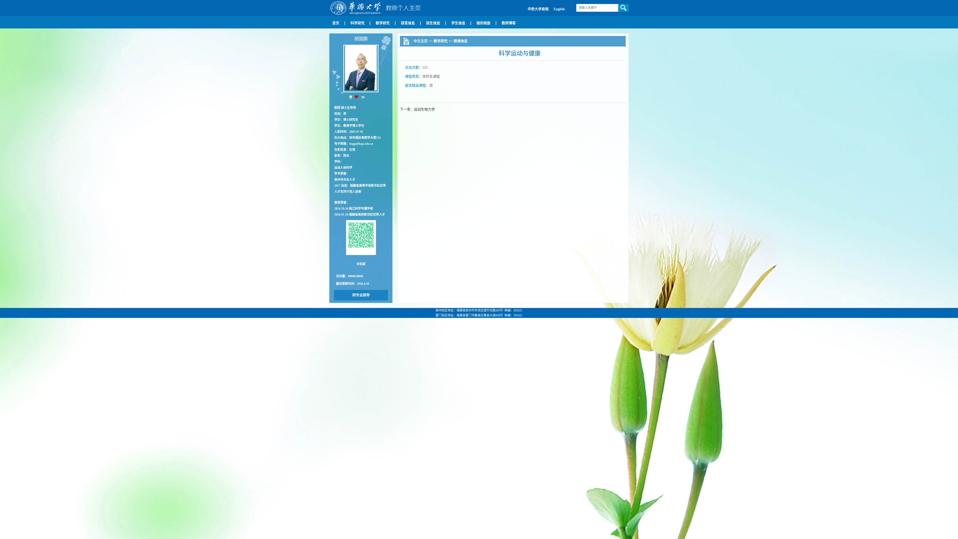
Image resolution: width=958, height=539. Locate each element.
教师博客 (509, 23)
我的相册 (483, 23)
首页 (335, 23)
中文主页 (421, 41)
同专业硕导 (361, 295)
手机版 (361, 264)
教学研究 (383, 23)
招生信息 (433, 23)
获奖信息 (408, 23)
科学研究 (357, 23)
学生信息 (458, 23)
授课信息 (461, 41)
